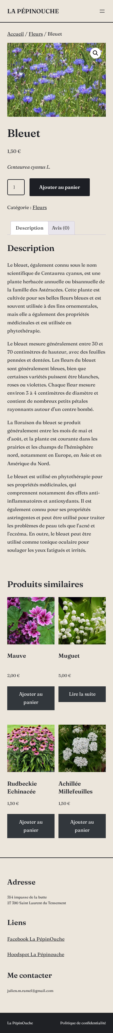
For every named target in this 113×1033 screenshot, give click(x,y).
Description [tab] (29, 228)
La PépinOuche (33, 11)
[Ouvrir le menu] (102, 11)
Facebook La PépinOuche (35, 939)
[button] (95, 53)
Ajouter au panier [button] (31, 698)
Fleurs (36, 34)
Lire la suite (82, 694)
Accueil (15, 34)
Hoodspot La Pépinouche (35, 954)
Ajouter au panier (59, 187)
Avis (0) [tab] (61, 228)
